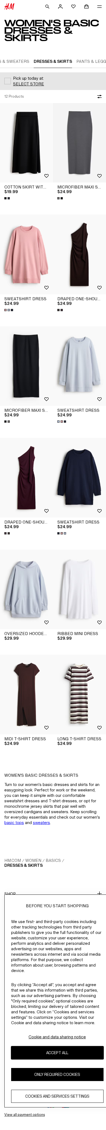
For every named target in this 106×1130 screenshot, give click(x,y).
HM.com (12, 860)
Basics (53, 860)
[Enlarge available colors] (7, 198)
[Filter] (98, 96)
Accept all (57, 1052)
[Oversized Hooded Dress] (26, 589)
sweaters (41, 822)
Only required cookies (57, 1074)
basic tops (14, 822)
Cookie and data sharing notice (57, 1037)
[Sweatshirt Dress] (26, 254)
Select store (28, 84)
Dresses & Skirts (23, 865)
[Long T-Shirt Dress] (79, 694)
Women (33, 860)
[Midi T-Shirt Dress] (26, 694)
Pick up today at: (28, 78)
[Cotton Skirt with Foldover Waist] (26, 143)
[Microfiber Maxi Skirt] (79, 143)
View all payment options (24, 1115)
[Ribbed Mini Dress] (79, 589)
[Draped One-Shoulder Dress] (79, 254)
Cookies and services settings (57, 1096)
